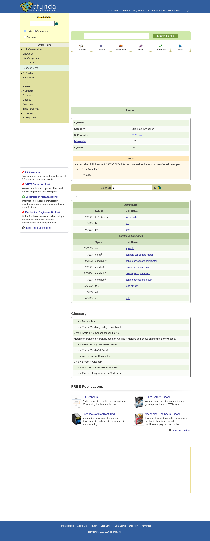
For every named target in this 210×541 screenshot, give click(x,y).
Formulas (161, 49)
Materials (81, 49)
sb (96, 298)
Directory (133, 525)
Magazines (138, 10)
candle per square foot (137, 267)
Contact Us (120, 525)
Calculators (114, 10)
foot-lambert (132, 285)
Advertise (146, 525)
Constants (28, 95)
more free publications (38, 227)
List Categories (31, 58)
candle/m (100, 279)
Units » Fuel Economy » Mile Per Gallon (95, 344)
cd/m (98, 254)
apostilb (130, 248)
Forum (126, 10)
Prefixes (27, 86)
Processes (121, 49)
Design (101, 49)
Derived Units (30, 82)
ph (96, 229)
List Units (28, 53)
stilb (128, 298)
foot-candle (131, 217)
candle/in (100, 273)
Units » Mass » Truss (85, 321)
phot (128, 229)
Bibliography (29, 117)
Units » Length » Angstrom (88, 361)
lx (96, 223)
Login (187, 10)
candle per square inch (138, 273)
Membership (174, 10)
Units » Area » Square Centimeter (92, 356)
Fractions (28, 104)
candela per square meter (139, 254)
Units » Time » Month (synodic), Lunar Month (98, 327)
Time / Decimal (31, 108)
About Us (82, 525)
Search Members (156, 10)
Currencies (29, 62)
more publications (181, 430)
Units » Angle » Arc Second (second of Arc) (97, 333)
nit (96, 292)
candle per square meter (139, 279)
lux (127, 223)
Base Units (29, 77)
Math (180, 49)
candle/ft (100, 267)
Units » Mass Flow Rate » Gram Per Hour (96, 367)
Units (140, 49)
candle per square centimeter (141, 260)
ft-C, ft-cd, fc (102, 217)
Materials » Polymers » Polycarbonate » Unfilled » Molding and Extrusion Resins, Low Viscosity (125, 338)
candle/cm (101, 260)
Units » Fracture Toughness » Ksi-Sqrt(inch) (97, 373)
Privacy (93, 525)
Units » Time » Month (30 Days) (91, 350)
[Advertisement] (44, 354)
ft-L (97, 285)
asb (97, 248)
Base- (27, 99)
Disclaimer (106, 525)
